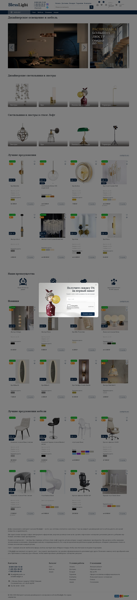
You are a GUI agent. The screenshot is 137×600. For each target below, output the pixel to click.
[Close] (96, 284)
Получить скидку (87, 314)
